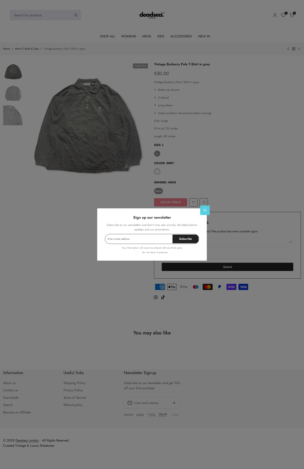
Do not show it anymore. (155, 252)
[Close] (205, 210)
